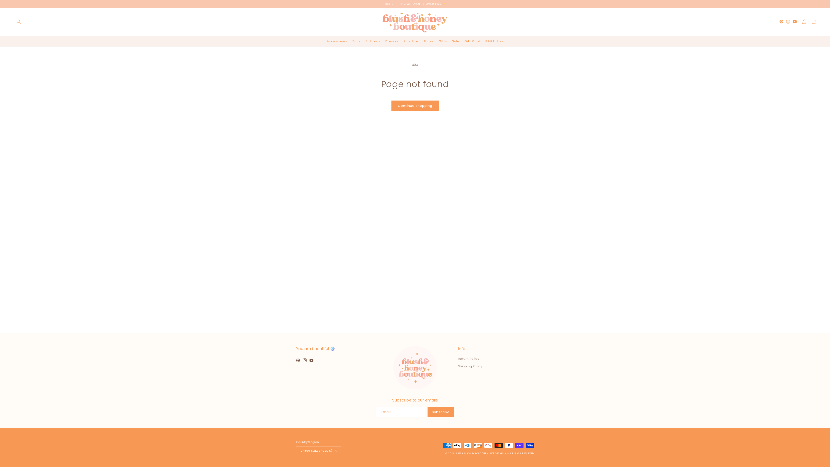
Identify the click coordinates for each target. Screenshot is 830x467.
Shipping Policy (470, 366)
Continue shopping (415, 105)
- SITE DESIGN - (497, 453)
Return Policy (468, 359)
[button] (19, 21)
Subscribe (441, 412)
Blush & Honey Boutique (470, 453)
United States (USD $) (316, 451)
